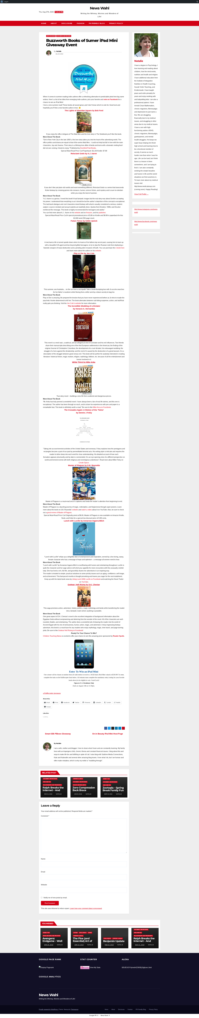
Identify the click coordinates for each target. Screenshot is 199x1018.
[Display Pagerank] (46, 967)
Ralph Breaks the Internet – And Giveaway (53, 790)
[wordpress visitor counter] (84, 967)
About (54, 23)
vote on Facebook (111, 99)
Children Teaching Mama (52, 636)
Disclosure (66, 23)
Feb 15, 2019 (109, 945)
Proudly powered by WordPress (48, 1009)
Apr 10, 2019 (79, 945)
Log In (6, 1)
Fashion (80, 23)
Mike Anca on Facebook (102, 407)
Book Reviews (51, 36)
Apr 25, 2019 (48, 945)
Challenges (82, 932)
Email (43, 872)
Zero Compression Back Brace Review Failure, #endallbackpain (84, 791)
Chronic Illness (78, 778)
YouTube (85, 582)
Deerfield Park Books (88, 148)
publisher (102, 212)
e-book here (120, 248)
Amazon (89, 212)
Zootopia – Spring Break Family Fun (113, 789)
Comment (45, 816)
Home (43, 23)
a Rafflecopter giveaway (52, 693)
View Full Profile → (141, 194)
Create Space (84, 463)
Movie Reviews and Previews (51, 935)
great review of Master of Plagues (59, 512)
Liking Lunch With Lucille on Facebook (86, 579)
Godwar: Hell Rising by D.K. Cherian (84, 585)
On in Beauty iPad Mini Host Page (107, 734)
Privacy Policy (116, 23)
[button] (159, 23)
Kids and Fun (47, 781)
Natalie (58, 51)
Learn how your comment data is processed (86, 908)
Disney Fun (106, 778)
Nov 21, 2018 (139, 945)
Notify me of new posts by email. (55, 898)
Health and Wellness (79, 785)
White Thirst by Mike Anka (83, 362)
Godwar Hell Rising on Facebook (70, 630)
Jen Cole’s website (74, 303)
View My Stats (95, 967)
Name (43, 859)
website (77, 212)
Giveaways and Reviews (64, 36)
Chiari (90, 932)
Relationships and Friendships (52, 785)
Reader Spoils (118, 636)
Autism (75, 932)
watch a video (87, 510)
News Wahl (99, 8)
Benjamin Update (113, 941)
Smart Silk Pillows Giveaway (58, 734)
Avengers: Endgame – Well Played (52, 941)
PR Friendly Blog (97, 23)
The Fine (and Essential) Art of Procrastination (82, 941)
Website (44, 885)
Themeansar (74, 1009)
